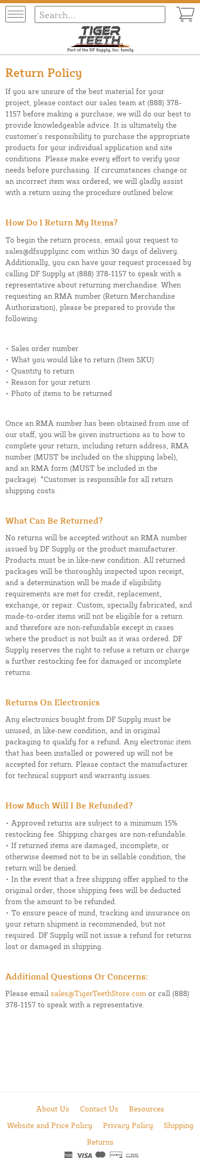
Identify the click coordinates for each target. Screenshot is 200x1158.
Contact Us (99, 1108)
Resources (146, 1108)
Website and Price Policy (49, 1125)
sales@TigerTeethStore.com (98, 993)
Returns (100, 1141)
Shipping (179, 1125)
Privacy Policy (128, 1125)
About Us (52, 1108)
